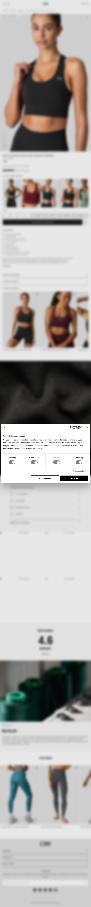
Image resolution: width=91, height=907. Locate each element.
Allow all (74, 478)
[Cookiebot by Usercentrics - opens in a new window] (71, 427)
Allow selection (45, 478)
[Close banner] (87, 427)
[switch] (34, 462)
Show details (78, 471)
